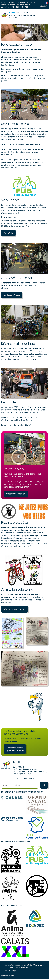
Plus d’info (8, 233)
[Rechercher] (44, 785)
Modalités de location (15, 494)
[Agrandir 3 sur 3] (45, 654)
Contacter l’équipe (27, 778)
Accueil (15, 778)
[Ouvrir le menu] (46, 15)
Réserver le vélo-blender (15, 609)
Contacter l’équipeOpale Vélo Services (15, 749)
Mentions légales (7, 975)
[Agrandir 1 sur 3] (20, 620)
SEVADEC (5, 535)
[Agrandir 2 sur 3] (45, 620)
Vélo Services (18, 13)
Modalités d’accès (12, 295)
